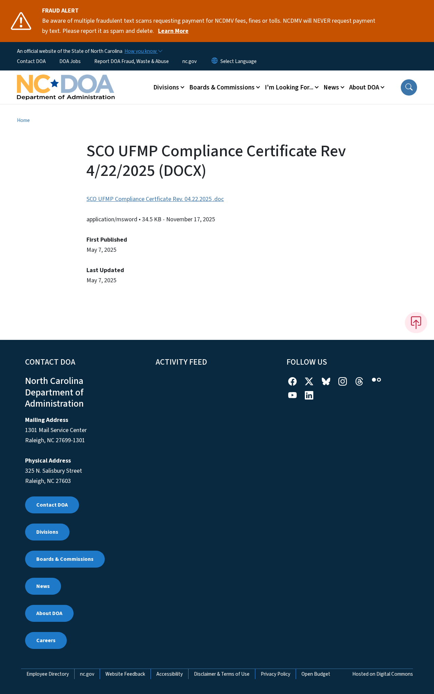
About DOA (49, 613)
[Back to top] (416, 322)
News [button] (331, 87)
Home (23, 120)
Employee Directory (47, 674)
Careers (46, 640)
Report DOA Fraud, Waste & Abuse (131, 61)
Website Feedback (125, 674)
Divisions (47, 532)
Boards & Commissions (65, 559)
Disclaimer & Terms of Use (222, 674)
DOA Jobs (70, 61)
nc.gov (189, 61)
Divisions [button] (166, 87)
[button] (409, 87)
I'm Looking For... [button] (289, 87)
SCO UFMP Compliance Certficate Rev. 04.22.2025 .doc (155, 199)
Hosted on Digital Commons (382, 674)
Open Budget (315, 674)
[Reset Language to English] (215, 61)
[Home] (66, 79)
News (43, 586)
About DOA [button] (364, 87)
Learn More (173, 31)
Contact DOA (31, 61)
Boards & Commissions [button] (222, 87)
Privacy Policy (275, 674)
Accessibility (169, 674)
